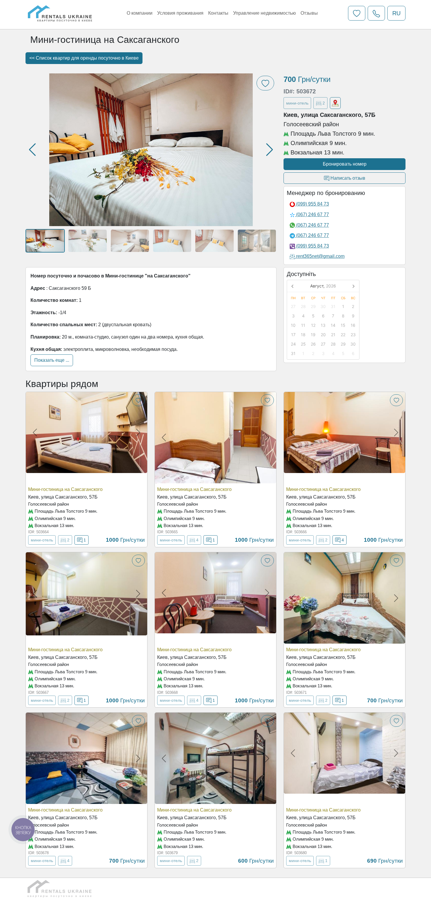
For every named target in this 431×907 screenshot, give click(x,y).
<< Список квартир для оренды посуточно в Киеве (84, 57)
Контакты (218, 13)
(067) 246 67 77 (312, 214)
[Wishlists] (356, 13)
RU (396, 13)
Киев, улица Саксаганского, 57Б (63, 496)
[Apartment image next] (138, 432)
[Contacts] (376, 13)
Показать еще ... (51, 360)
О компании (139, 13)
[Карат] (335, 103)
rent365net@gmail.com (320, 256)
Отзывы (309, 13)
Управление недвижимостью (264, 13)
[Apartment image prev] (35, 432)
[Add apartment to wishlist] (138, 400)
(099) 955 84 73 (312, 203)
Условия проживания (180, 13)
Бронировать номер (344, 163)
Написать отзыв (347, 178)
